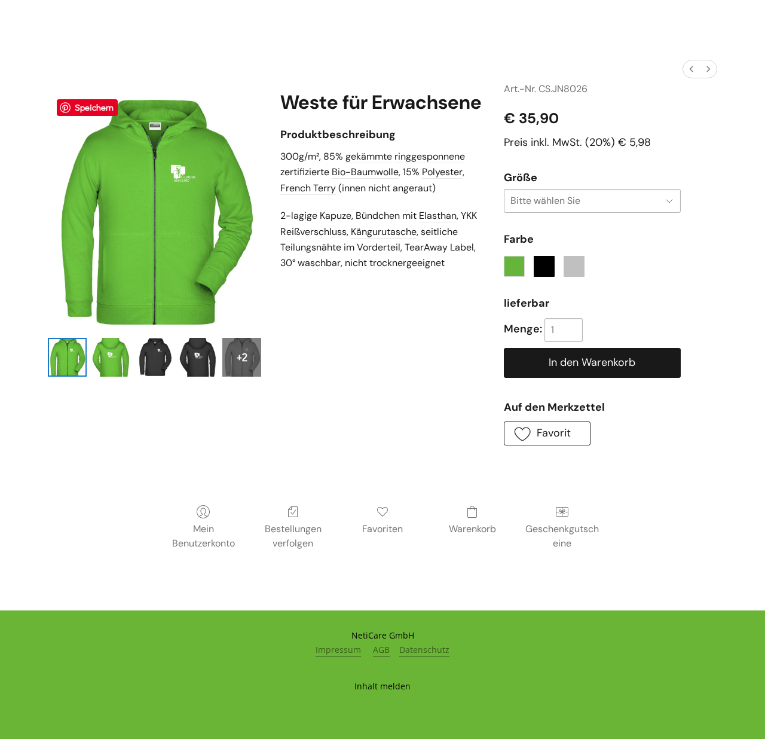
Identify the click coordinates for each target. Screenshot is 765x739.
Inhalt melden (382, 686)
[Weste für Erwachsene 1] (110, 357)
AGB (381, 649)
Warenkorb (472, 529)
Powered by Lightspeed (383, 707)
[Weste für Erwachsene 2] (154, 357)
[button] (547, 433)
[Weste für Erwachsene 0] (67, 357)
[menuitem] (691, 69)
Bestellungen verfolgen (293, 536)
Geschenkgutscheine (562, 536)
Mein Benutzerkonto (203, 536)
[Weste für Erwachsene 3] (198, 357)
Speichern (94, 107)
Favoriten (382, 529)
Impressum (338, 649)
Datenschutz (424, 649)
